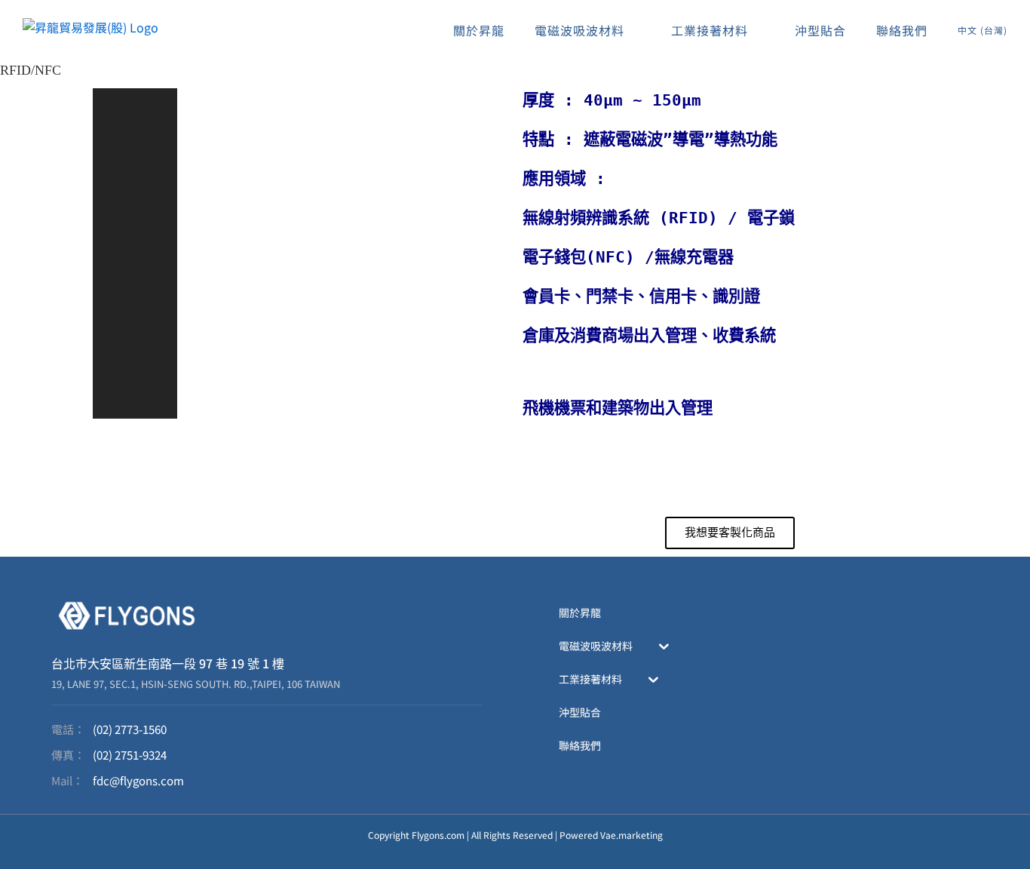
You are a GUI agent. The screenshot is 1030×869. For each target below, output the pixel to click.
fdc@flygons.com (138, 780)
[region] (300, 253)
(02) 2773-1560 (130, 729)
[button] (135, 115)
